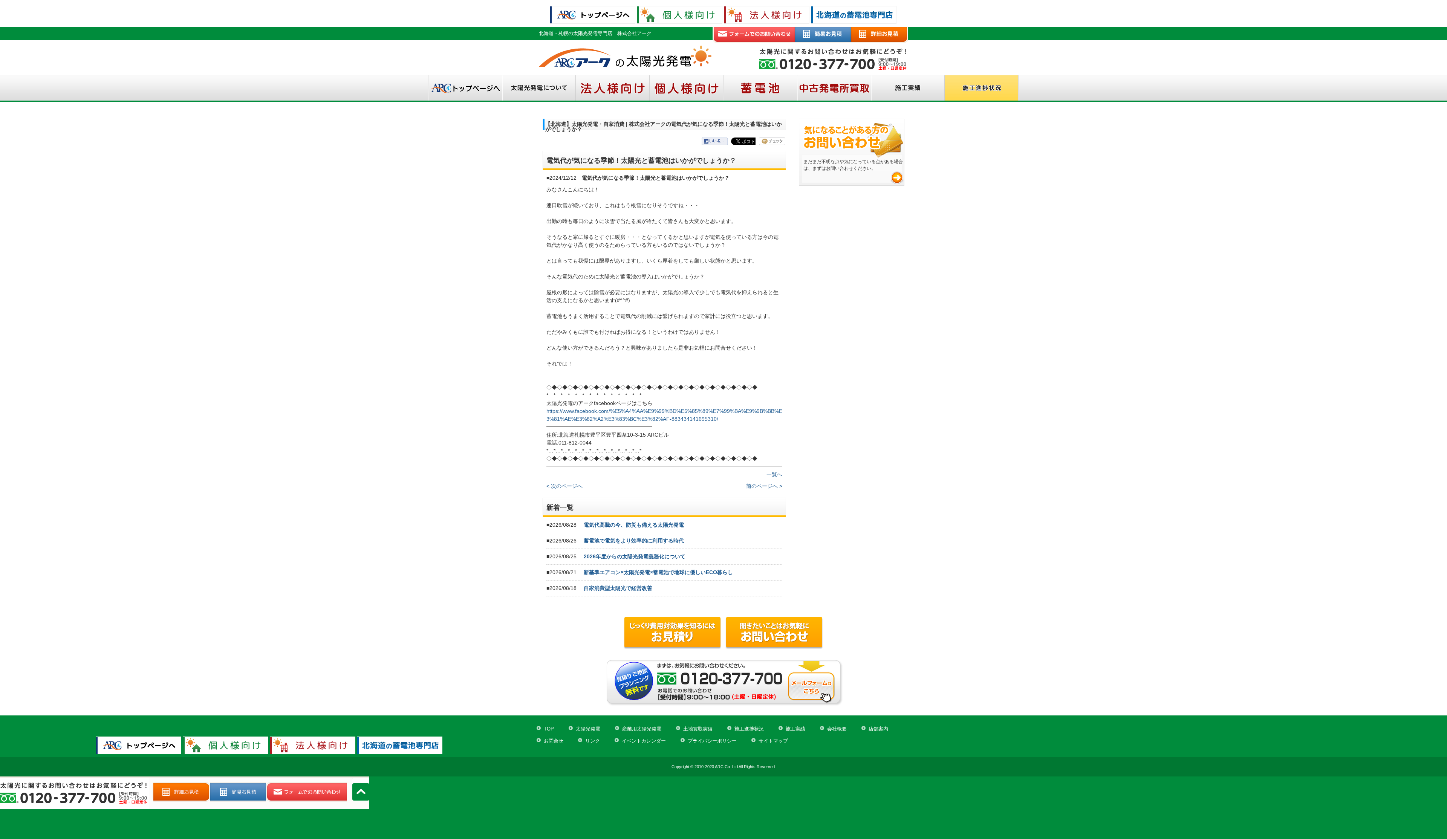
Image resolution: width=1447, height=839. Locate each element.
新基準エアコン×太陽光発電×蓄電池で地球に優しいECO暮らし (658, 572)
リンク (592, 741)
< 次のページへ (564, 486)
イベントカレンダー (644, 741)
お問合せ (553, 741)
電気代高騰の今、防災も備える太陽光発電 (634, 525)
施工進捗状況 (749, 729)
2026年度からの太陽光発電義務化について (634, 556)
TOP (549, 729)
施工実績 (795, 729)
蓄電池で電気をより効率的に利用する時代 (634, 541)
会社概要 (837, 729)
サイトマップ (773, 741)
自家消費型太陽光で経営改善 (618, 588)
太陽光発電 (588, 729)
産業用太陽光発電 (641, 729)
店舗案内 (878, 729)
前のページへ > (764, 486)
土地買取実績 (698, 729)
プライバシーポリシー (712, 741)
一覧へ (774, 474)
